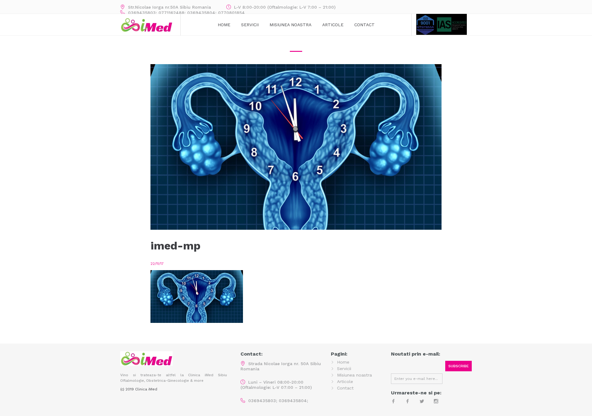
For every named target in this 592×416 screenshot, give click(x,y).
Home (224, 24)
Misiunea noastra (354, 375)
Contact (364, 24)
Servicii (250, 24)
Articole (332, 24)
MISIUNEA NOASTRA (290, 24)
